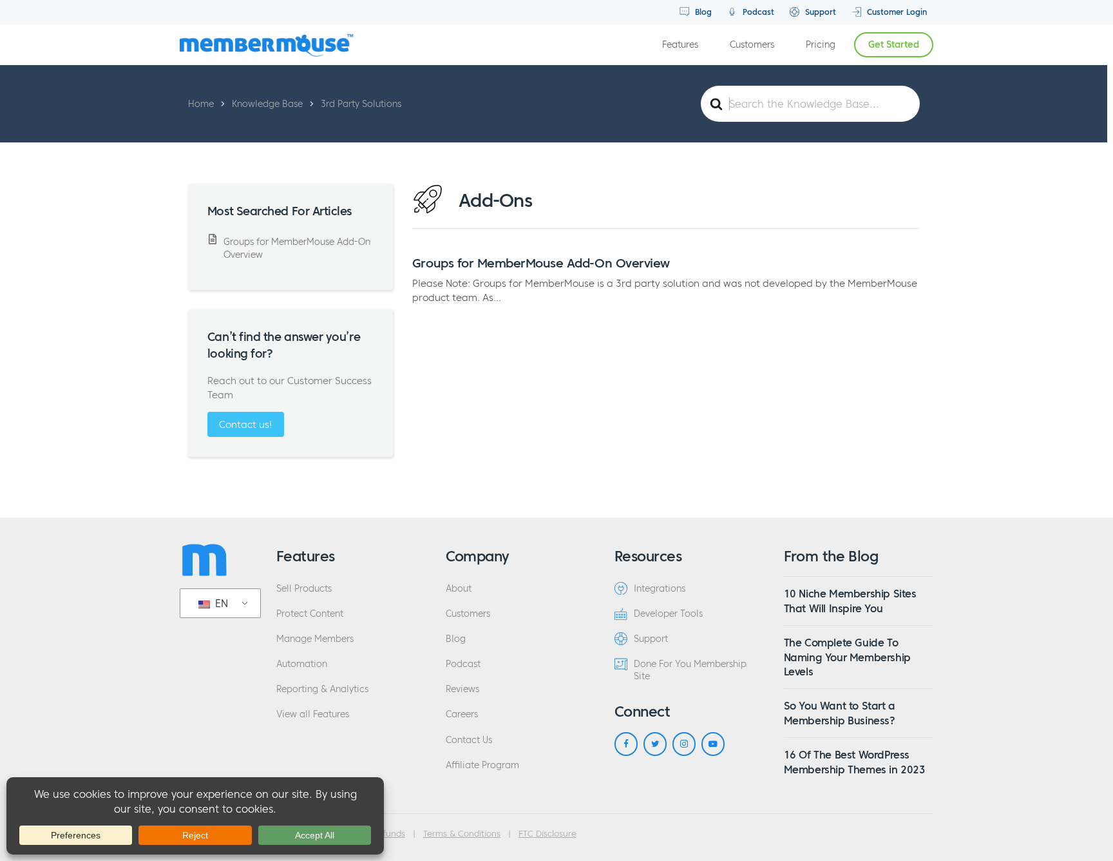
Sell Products (304, 588)
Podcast (757, 12)
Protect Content (309, 613)
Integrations (659, 588)
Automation (301, 664)
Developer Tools (668, 613)
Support (819, 12)
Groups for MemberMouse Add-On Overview (541, 263)
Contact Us (469, 740)
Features (680, 44)
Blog (702, 12)
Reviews (462, 689)
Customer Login (895, 12)
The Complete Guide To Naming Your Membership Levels (847, 657)
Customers (752, 44)
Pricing (820, 44)
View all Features (312, 714)
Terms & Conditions (461, 834)
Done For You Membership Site (690, 670)
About (458, 588)
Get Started (893, 44)
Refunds (388, 834)
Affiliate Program (482, 765)
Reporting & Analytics (322, 689)
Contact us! (245, 424)
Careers (462, 714)
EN (220, 603)
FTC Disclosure (547, 834)
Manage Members (315, 639)
